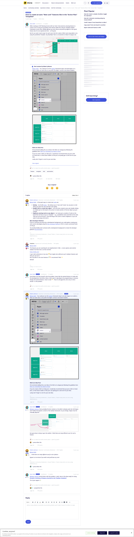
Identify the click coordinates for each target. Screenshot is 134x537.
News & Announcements (57, 3)
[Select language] (88, 3)
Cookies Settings (91, 533)
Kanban (53, 68)
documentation (38, 229)
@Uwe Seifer (35, 68)
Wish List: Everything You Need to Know (50, 151)
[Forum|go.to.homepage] (32, 3)
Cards (55, 202)
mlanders (32, 243)
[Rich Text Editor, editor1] (52, 511)
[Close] (131, 533)
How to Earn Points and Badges (96, 36)
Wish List (73, 3)
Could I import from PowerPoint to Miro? (95, 22)
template (38, 171)
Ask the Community (56, 8)
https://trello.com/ (34, 252)
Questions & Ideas (45, 8)
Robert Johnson (34, 200)
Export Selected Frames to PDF (92, 27)
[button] (96, 3)
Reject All (102, 533)
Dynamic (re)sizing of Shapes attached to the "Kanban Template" (48, 478)
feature (32, 171)
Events (67, 3)
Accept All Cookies (114, 533)
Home (25, 8)
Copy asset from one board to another (95, 25)
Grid (44, 171)
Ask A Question (96, 100)
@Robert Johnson (34, 409)
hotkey (45, 205)
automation (50, 171)
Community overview (33, 8)
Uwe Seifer (32, 23)
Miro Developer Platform (53, 224)
